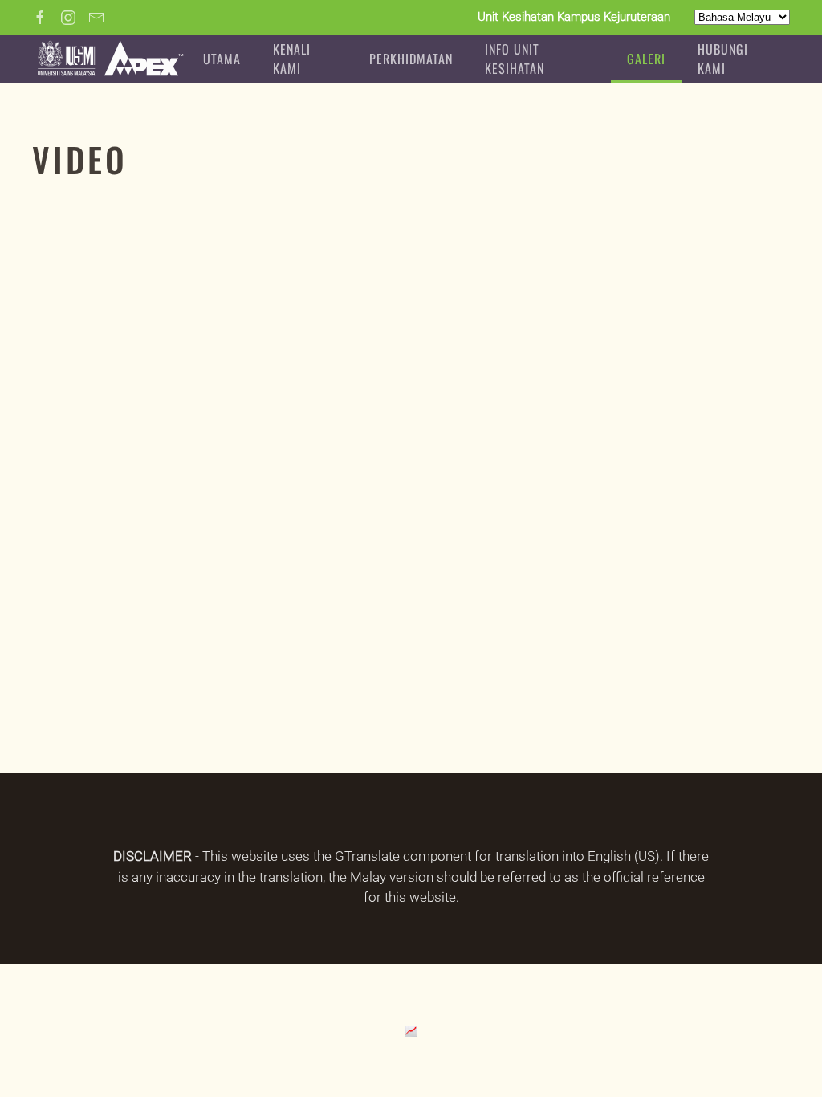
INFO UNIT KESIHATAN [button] (514, 58)
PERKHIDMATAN (411, 58)
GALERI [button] (646, 58)
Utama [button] (222, 58)
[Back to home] (109, 59)
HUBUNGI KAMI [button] (723, 58)
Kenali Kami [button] (292, 58)
